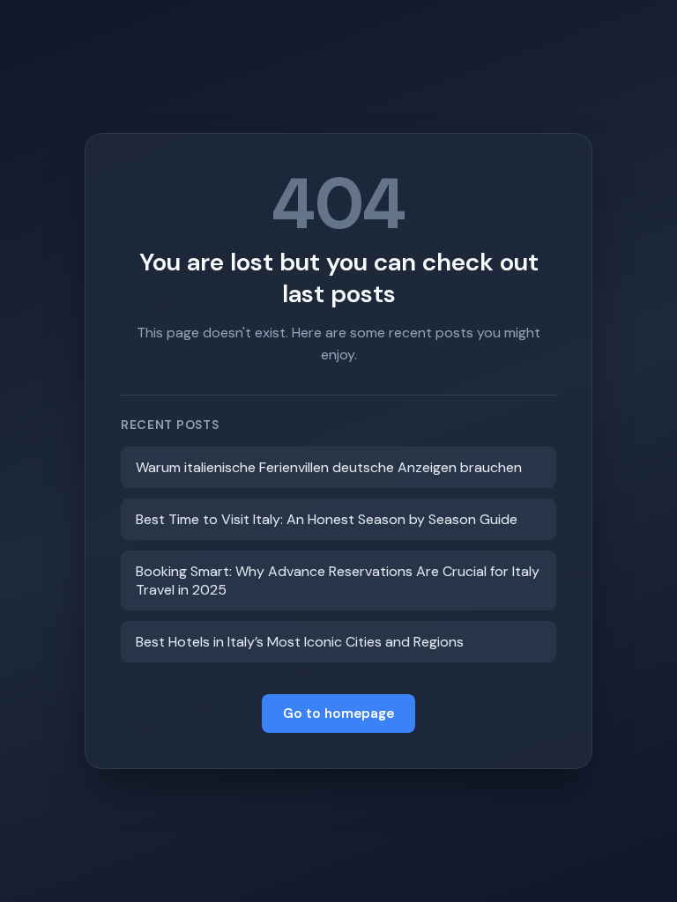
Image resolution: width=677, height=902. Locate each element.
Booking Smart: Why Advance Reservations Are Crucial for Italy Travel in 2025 (337, 580)
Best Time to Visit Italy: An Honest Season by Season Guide (326, 519)
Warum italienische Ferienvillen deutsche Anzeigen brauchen (329, 467)
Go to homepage (338, 713)
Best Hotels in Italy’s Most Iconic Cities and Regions (300, 641)
